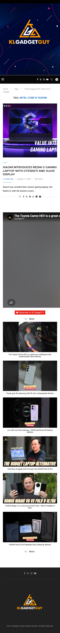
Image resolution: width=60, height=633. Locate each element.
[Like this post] (20, 196)
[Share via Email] (40, 196)
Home (5, 89)
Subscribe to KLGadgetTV (31, 312)
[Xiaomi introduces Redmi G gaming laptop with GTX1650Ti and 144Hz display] (30, 130)
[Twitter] (41, 79)
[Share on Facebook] (23, 196)
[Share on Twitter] (27, 196)
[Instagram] (44, 79)
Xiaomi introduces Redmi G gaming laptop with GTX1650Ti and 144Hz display (30, 171)
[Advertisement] (30, 69)
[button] (32, 319)
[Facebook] (37, 79)
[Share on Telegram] (37, 196)
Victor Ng (9, 179)
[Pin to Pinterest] (30, 196)
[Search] (51, 79)
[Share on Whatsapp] (33, 196)
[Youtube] (47, 79)
